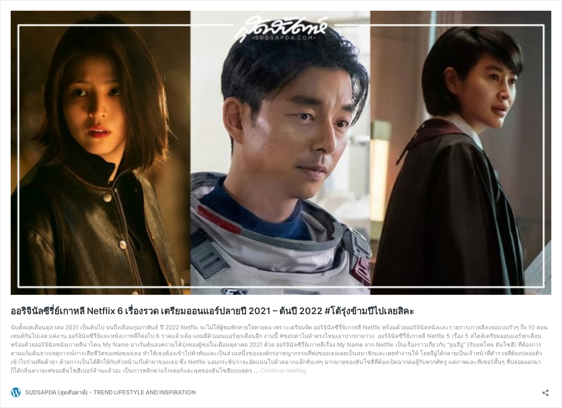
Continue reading (283, 370)
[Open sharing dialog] (545, 390)
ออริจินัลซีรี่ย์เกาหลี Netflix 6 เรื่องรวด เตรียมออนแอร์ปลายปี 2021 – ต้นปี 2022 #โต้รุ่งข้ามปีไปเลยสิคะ (212, 310)
